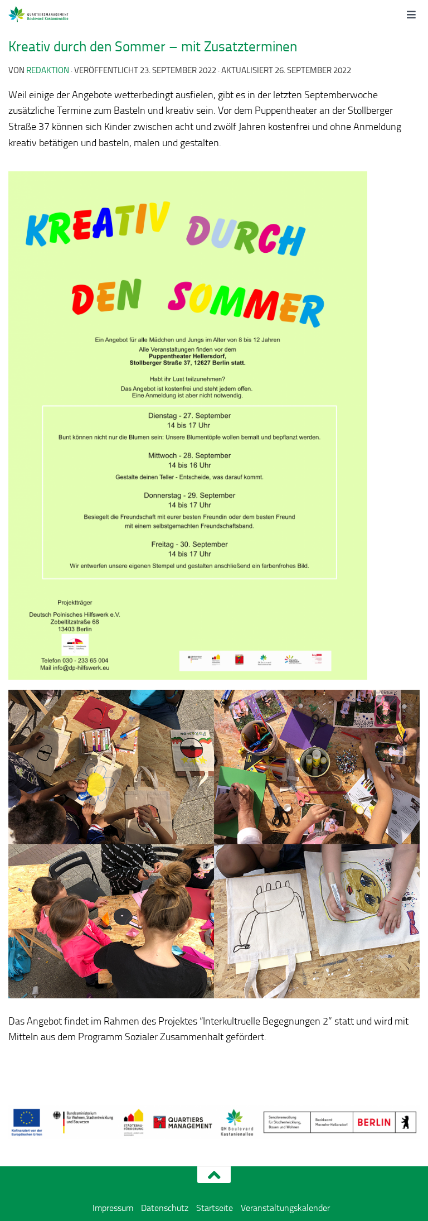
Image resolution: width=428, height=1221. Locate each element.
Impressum (113, 1208)
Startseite (214, 1208)
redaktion (47, 70)
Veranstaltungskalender (285, 1208)
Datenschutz (164, 1208)
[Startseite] (51, 13)
